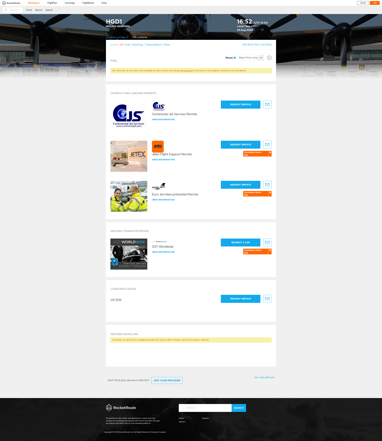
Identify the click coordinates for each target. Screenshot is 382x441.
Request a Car (240, 242)
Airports (38, 10)
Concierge (70, 3)
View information (163, 119)
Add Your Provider (167, 380)
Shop (104, 3)
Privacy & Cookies (158, 432)
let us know (187, 70)
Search (239, 408)
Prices (229, 57)
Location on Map (116, 37)
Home (29, 10)
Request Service (240, 104)
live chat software (264, 377)
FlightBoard (88, 3)
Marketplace (34, 3)
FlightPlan (52, 3)
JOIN (375, 3)
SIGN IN (363, 3)
